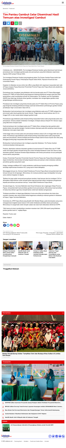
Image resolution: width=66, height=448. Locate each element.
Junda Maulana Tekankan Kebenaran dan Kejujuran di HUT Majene (25, 413)
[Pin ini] (12, 23)
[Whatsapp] (16, 23)
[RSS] (63, 436)
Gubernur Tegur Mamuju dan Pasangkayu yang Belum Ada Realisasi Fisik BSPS (55, 254)
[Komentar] (20, 23)
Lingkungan (15, 20)
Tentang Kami (18, 441)
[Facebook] (4, 225)
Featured (10, 20)
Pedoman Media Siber (36, 441)
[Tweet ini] (8, 23)
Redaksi (26, 441)
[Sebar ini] (4, 23)
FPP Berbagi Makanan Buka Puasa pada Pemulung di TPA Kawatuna (15, 232)
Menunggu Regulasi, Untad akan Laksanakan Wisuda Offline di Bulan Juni (49, 232)
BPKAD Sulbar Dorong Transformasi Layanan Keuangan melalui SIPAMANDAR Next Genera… (34, 406)
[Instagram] (56, 436)
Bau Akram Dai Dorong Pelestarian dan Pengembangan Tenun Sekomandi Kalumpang (32, 410)
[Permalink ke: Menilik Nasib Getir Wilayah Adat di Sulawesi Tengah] (25, 245)
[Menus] (62, 3)
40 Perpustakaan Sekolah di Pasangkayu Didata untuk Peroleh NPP (32, 425)
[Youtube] (59, 436)
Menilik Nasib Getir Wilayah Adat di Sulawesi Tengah (24, 252)
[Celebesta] (8, 3)
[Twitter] (7, 225)
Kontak (47, 441)
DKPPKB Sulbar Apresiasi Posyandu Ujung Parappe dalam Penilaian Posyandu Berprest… (33, 402)
